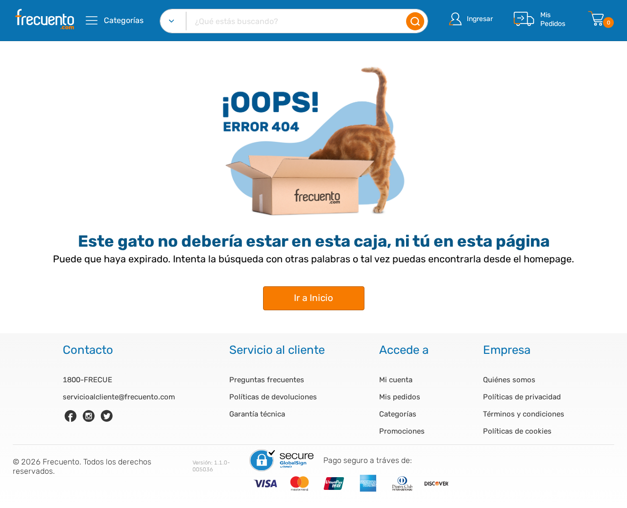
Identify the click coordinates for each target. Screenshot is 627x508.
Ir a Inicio (313, 297)
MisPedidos (552, 19)
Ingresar (480, 19)
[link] (70, 416)
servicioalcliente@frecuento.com (119, 397)
